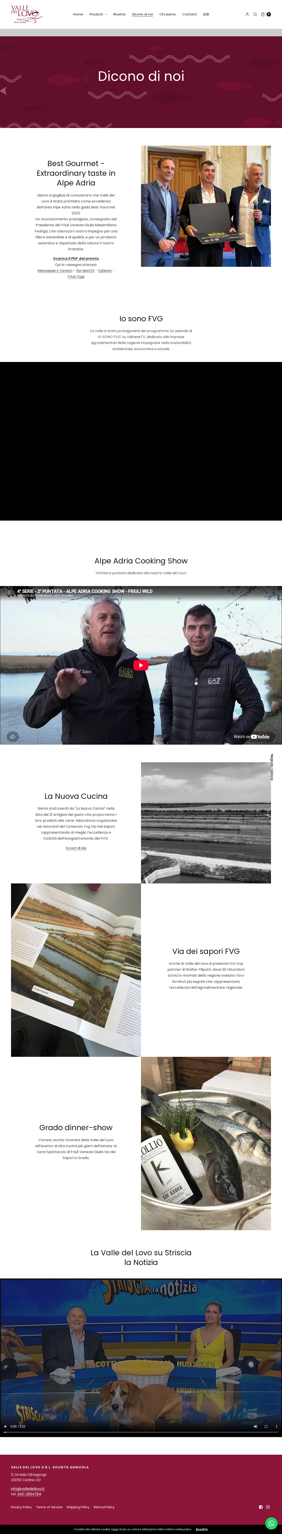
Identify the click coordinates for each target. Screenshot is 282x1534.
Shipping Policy (78, 1507)
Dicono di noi (142, 14)
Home (78, 14)
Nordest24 (85, 270)
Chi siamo (168, 14)
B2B (206, 14)
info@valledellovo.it (28, 1488)
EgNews (105, 270)
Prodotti (96, 14)
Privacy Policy (21, 1507)
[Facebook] (261, 1507)
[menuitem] (78, 14)
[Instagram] (268, 1507)
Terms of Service (49, 1507)
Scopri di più (76, 848)
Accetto (202, 1529)
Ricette (119, 14)
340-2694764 (29, 1494)
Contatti (189, 14)
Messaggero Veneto (54, 270)
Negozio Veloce (272, 767)
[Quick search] (255, 14)
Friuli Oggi (76, 276)
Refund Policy (104, 1507)
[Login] (247, 14)
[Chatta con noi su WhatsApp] (271, 1523)
